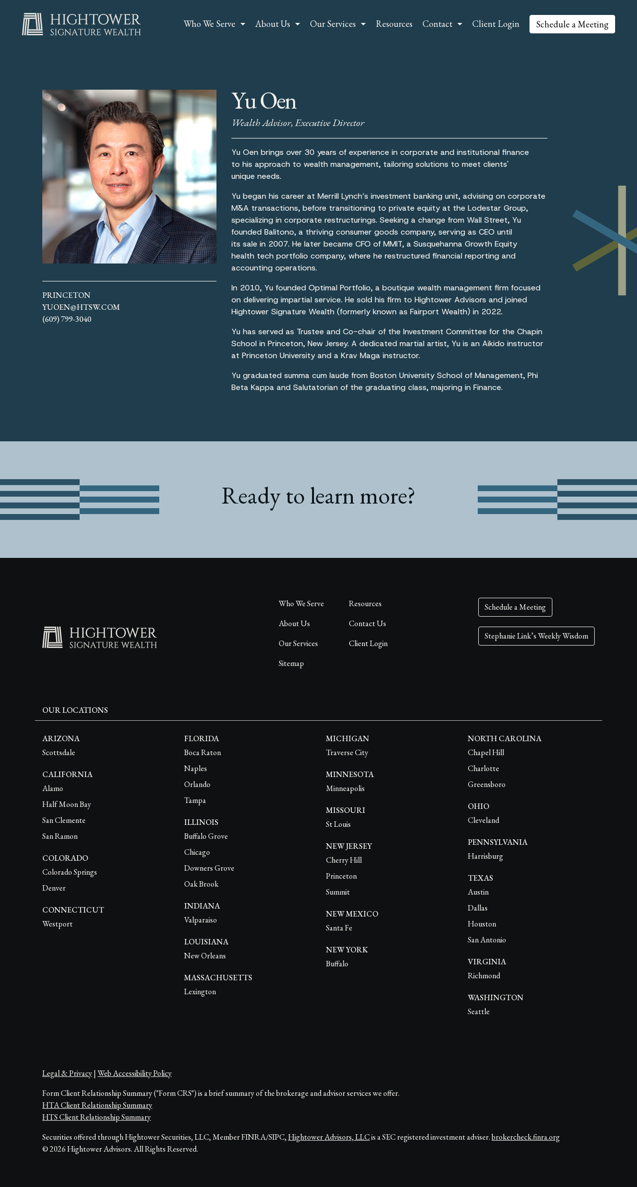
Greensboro (487, 784)
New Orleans (205, 955)
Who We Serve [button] (209, 23)
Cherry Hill (344, 860)
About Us (294, 623)
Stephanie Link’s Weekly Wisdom (536, 636)
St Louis (338, 824)
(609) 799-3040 (66, 319)
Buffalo (337, 963)
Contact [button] (437, 23)
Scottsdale (58, 752)
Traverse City (347, 752)
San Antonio (487, 939)
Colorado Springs (69, 872)
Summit (338, 892)
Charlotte (483, 768)
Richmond (484, 975)
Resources (394, 23)
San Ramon (60, 836)
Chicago (197, 852)
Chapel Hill (486, 752)
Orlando (197, 784)
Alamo (52, 788)
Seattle (479, 1011)
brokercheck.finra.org (526, 1137)
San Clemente (64, 820)
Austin (478, 892)
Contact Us (367, 623)
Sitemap (291, 663)
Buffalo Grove (206, 836)
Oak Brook (201, 884)
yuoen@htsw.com (81, 307)
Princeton (66, 295)
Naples (195, 768)
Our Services (298, 643)
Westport (57, 924)
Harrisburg (485, 856)
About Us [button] (272, 23)
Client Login (496, 23)
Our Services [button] (333, 23)
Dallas (478, 908)
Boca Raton (202, 752)
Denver (54, 888)
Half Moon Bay (66, 804)
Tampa (195, 800)
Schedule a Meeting (572, 24)
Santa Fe (339, 928)
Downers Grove (209, 868)
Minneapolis (345, 788)
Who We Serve (301, 603)
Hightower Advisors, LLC (329, 1137)
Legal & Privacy (67, 1073)
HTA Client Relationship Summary (97, 1105)
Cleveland (483, 820)
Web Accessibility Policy (135, 1073)
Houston (482, 924)
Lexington (200, 991)
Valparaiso (200, 920)
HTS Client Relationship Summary (96, 1117)
